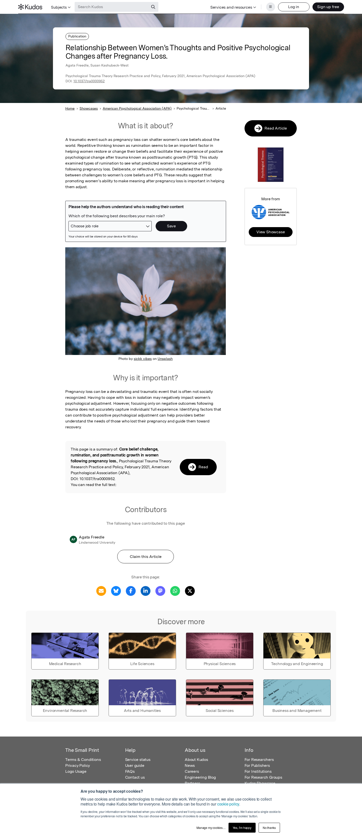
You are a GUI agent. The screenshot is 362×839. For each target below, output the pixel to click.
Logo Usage (75, 771)
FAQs (130, 771)
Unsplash (165, 359)
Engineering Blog (200, 777)
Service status (137, 759)
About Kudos (196, 759)
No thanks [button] (269, 827)
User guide (134, 765)
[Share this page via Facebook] (131, 590)
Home (70, 108)
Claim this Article (146, 556)
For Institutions (258, 771)
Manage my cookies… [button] (211, 827)
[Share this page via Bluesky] (116, 590)
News (190, 765)
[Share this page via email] (101, 590)
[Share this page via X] (190, 590)
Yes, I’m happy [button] (242, 827)
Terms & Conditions (83, 759)
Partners (192, 783)
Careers (192, 771)
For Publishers (257, 765)
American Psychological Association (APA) (137, 108)
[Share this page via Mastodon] (160, 590)
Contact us (135, 777)
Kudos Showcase (260, 783)
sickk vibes (143, 359)
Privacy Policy (77, 765)
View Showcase (270, 232)
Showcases (89, 108)
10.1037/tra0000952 (89, 81)
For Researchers (259, 759)
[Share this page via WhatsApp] (175, 590)
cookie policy (228, 804)
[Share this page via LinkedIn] (145, 590)
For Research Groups (263, 777)
